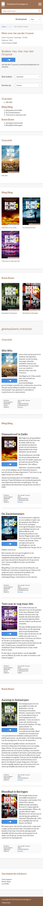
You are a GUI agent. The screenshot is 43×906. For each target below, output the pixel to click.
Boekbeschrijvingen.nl (17, 4)
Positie (19, 85)
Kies (32, 19)
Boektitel (19, 77)
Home (4, 26)
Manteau (20, 407)
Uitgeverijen (6, 903)
